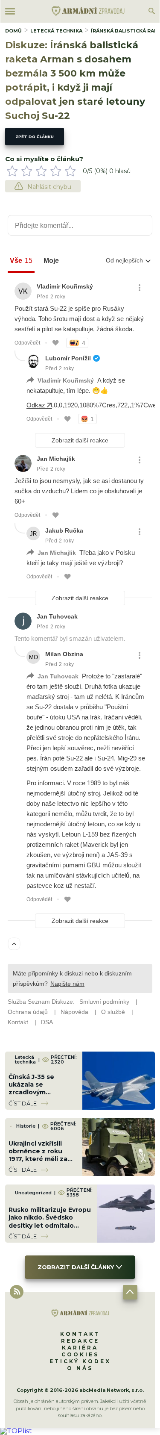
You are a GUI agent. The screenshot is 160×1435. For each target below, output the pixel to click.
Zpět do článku (34, 136)
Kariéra (80, 1347)
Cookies (80, 1354)
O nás (80, 1368)
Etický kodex (80, 1361)
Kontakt (80, 1334)
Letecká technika (56, 31)
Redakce (80, 1341)
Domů (13, 31)
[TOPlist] (16, 1431)
